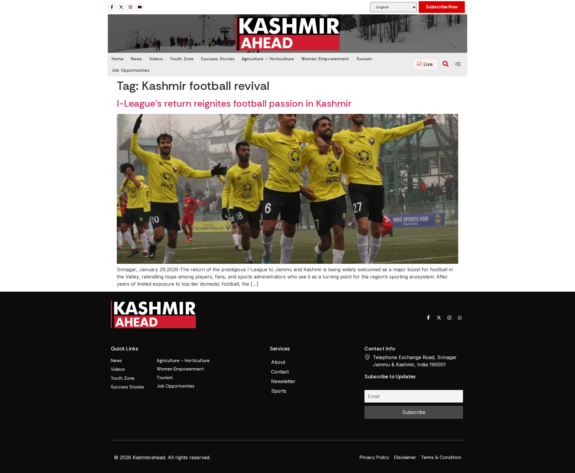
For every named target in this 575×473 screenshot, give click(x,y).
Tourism (364, 58)
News (136, 58)
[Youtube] (139, 7)
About (278, 362)
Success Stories (217, 58)
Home (118, 58)
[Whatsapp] (459, 317)
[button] (446, 64)
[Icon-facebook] (428, 317)
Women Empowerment (325, 58)
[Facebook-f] (112, 7)
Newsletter (283, 381)
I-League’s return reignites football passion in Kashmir (234, 103)
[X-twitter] (121, 7)
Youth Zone (182, 58)
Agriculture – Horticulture (268, 58)
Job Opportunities (130, 70)
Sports (278, 391)
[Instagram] (130, 7)
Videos (156, 58)
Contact (280, 372)
